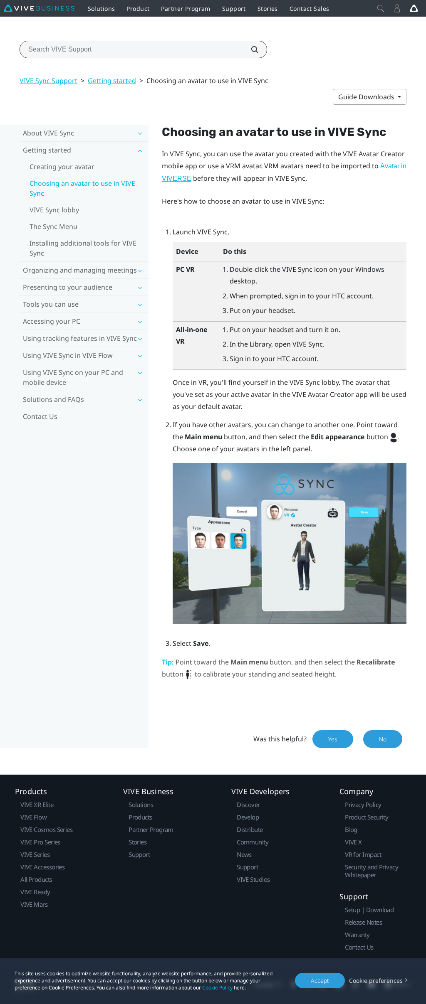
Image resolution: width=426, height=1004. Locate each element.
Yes (332, 739)
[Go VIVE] (414, 8)
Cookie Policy (217, 987)
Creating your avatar (62, 166)
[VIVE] (39, 8)
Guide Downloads (367, 96)
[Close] (380, 8)
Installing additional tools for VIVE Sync (83, 248)
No (382, 739)
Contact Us (40, 416)
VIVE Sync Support (48, 80)
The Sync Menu (53, 226)
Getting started (112, 80)
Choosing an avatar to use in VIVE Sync (82, 188)
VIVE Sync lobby (54, 209)
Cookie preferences (376, 980)
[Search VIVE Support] (250, 49)
